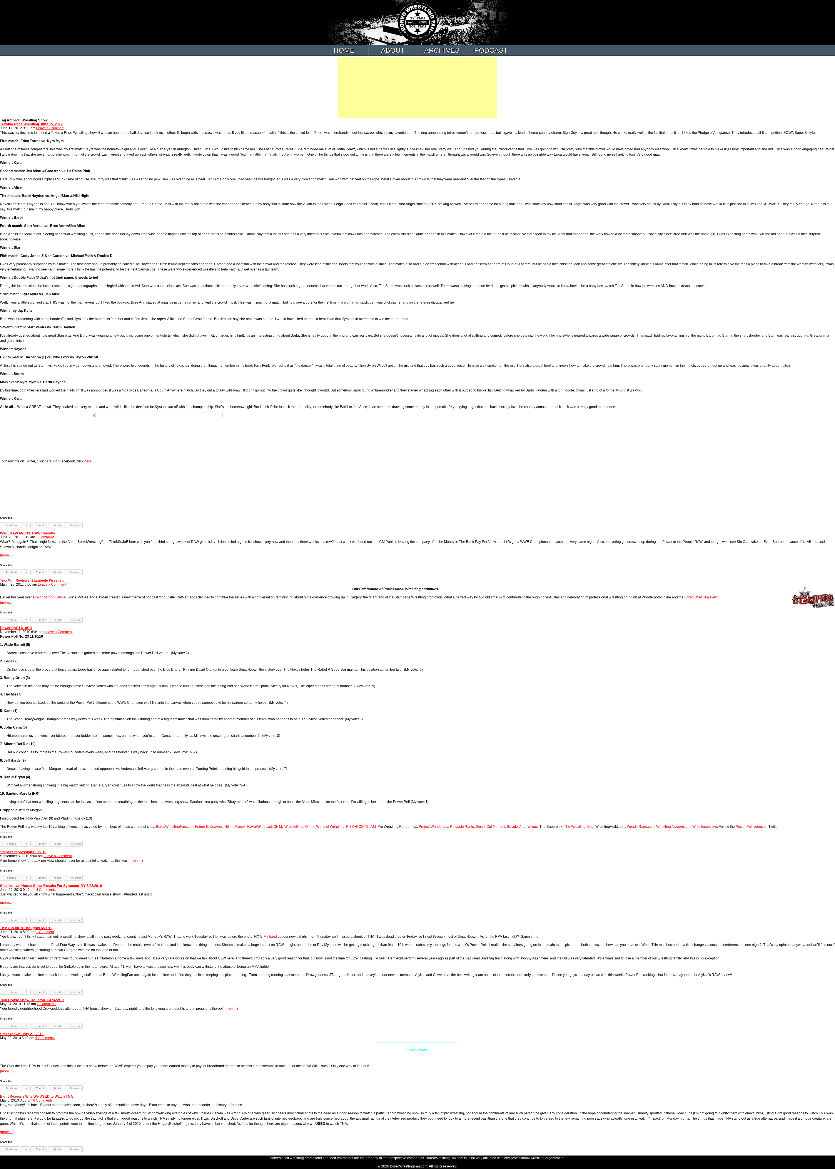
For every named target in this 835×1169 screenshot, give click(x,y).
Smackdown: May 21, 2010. (22, 1034)
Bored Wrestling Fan (700, 597)
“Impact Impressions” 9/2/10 (23, 852)
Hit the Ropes (234, 826)
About (393, 50)
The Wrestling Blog (579, 826)
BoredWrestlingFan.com (174, 826)
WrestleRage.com (641, 826)
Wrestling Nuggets (670, 826)
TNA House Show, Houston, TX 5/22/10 (32, 1000)
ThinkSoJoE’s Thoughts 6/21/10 (26, 928)
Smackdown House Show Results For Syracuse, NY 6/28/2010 (51, 886)
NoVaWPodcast (259, 826)
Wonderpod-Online (51, 597)
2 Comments (46, 1004)
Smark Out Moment (490, 826)
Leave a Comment (50, 128)
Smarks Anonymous (522, 826)
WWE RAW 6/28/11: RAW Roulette (27, 533)
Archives (441, 50)
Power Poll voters (749, 826)
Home (344, 50)
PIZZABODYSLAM (361, 826)
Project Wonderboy (433, 826)
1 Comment (45, 537)
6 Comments (43, 1100)
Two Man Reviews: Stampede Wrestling (32, 580)
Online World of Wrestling (324, 826)
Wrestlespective (704, 826)
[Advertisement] (417, 87)
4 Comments (46, 890)
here (48, 461)
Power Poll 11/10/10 (16, 628)
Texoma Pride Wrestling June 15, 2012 (31, 124)
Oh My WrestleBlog (288, 826)
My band (270, 936)
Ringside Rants (462, 826)
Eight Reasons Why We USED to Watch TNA (36, 1096)
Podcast (491, 50)
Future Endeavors (209, 826)
